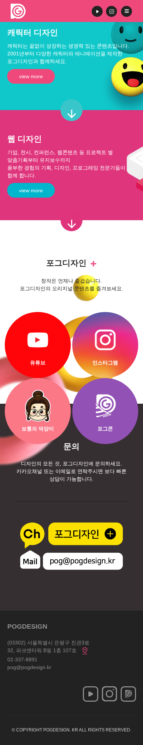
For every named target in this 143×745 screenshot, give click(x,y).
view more (31, 76)
